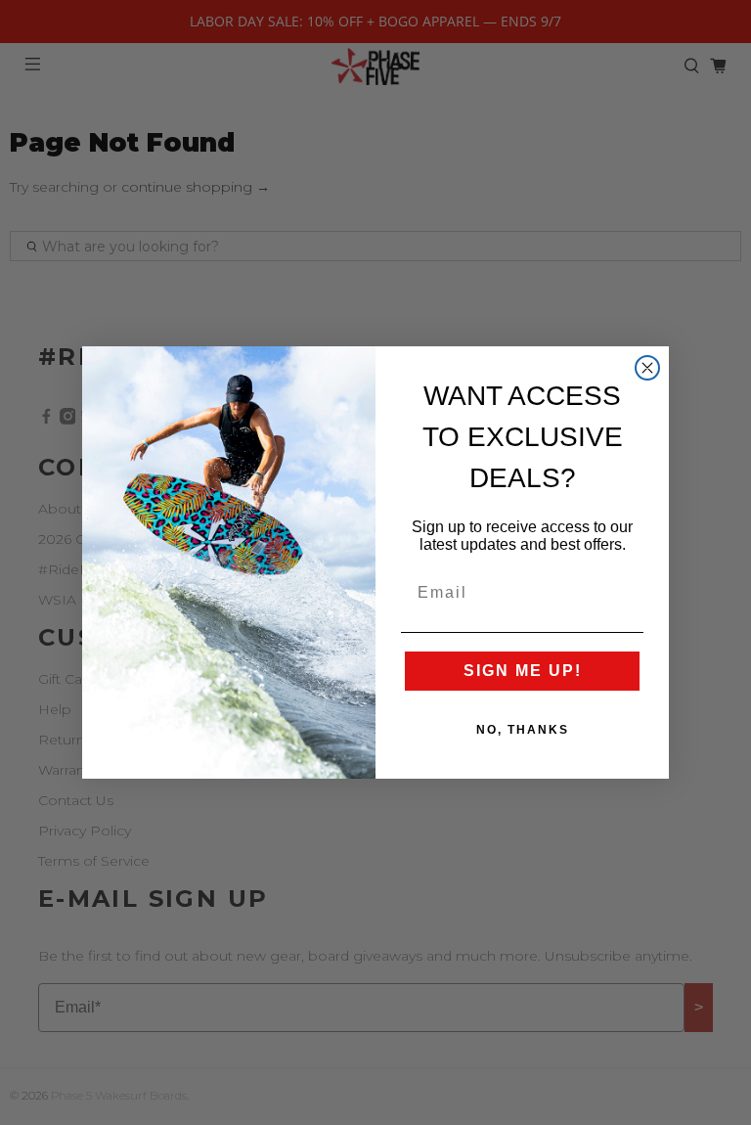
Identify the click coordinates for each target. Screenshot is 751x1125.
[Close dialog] (647, 368)
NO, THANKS (522, 730)
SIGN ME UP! (523, 670)
